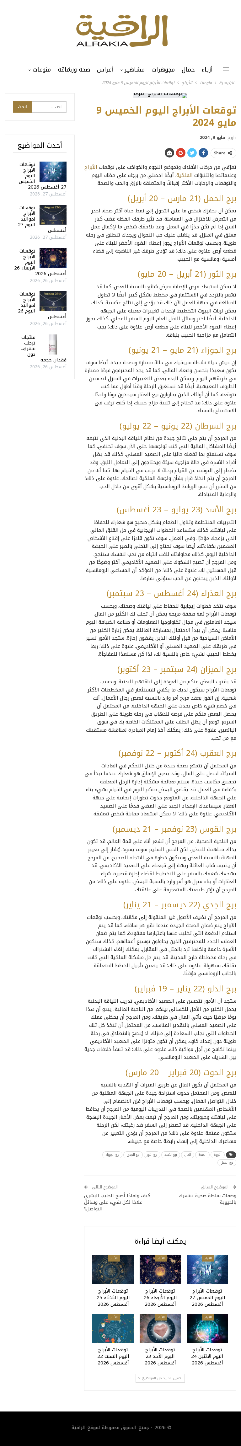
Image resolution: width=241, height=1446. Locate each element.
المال (187, 1155)
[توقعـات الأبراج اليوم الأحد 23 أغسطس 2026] (160, 1328)
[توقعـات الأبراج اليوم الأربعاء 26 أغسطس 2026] (160, 1269)
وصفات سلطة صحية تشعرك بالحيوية (207, 1199)
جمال (188, 69)
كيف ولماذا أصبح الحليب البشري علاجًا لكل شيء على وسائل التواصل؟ (117, 1202)
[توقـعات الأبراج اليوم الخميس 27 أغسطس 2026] (207, 1269)
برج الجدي (133, 1155)
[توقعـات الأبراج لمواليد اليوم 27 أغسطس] (53, 215)
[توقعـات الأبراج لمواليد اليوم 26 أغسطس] (53, 301)
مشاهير (135, 69)
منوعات (42, 69)
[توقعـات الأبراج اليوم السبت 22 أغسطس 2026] (113, 1328)
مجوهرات (163, 69)
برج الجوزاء (112, 1155)
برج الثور (152, 1155)
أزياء (207, 69)
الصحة (202, 1155)
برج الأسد (170, 1155)
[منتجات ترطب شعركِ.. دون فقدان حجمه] (53, 344)
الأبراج (90, 167)
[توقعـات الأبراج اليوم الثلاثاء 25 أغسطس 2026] (113, 1269)
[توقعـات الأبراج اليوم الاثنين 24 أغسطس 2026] (207, 1328)
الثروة (218, 1155)
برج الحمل (227, 1163)
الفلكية (184, 175)
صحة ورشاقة (74, 69)
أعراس (105, 69)
